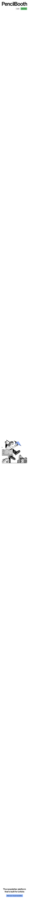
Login (17, 9)
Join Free (23, 9)
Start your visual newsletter (14, 896)
